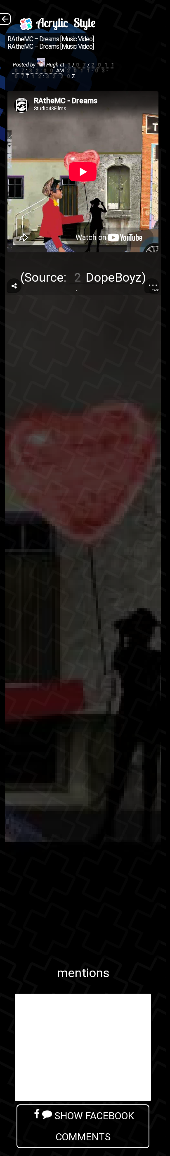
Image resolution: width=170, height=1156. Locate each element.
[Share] (14, 285)
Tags (155, 290)
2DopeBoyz (106, 277)
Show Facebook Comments (93, 1126)
